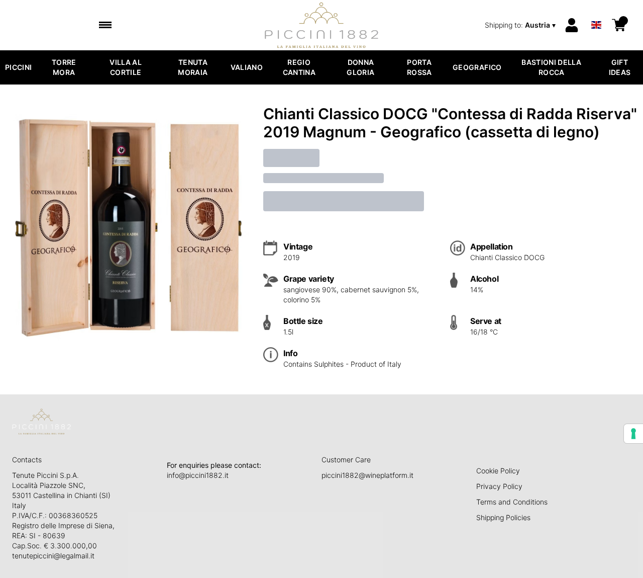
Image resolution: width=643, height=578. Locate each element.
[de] (596, 12)
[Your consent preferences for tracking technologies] (633, 433)
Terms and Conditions (512, 502)
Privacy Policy (499, 486)
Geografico (477, 67)
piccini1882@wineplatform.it (367, 475)
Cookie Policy (498, 470)
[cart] (619, 25)
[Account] (572, 25)
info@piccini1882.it (198, 475)
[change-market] (521, 25)
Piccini (18, 67)
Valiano (247, 67)
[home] (322, 25)
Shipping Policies (503, 517)
